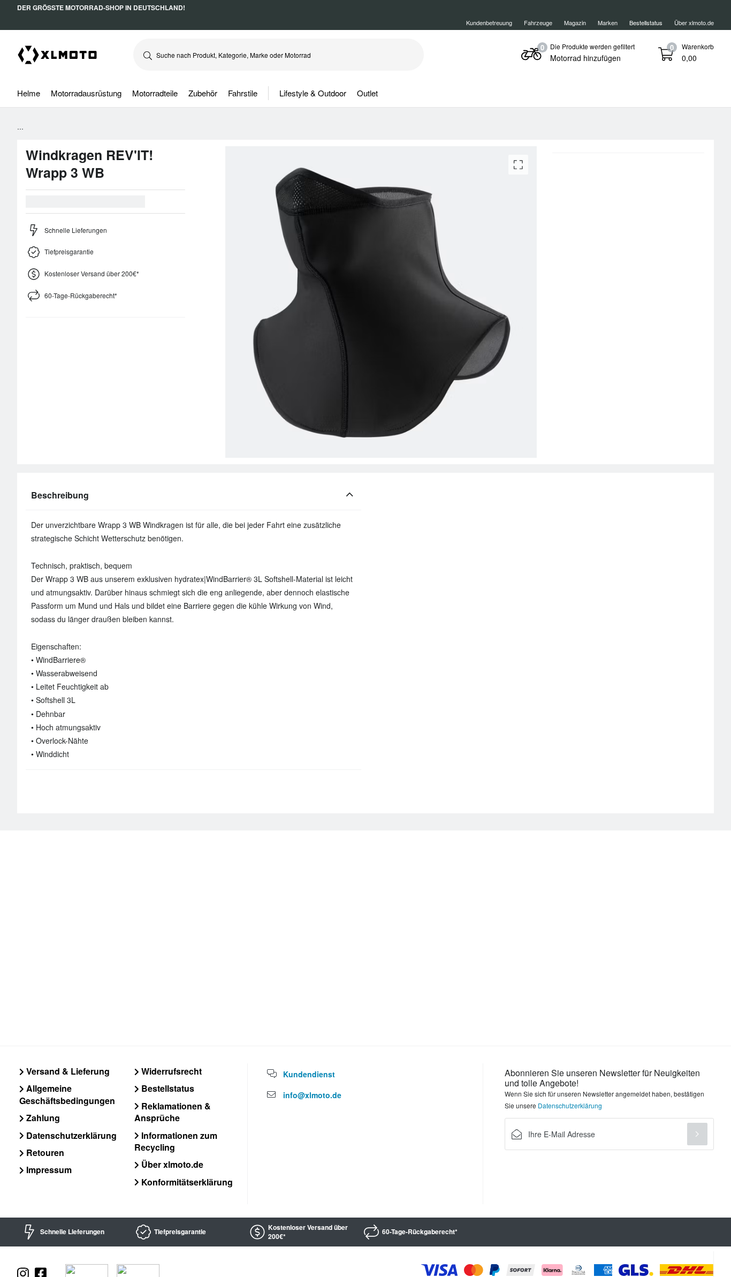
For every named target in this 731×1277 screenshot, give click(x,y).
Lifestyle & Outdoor (312, 93)
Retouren (44, 1152)
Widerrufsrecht (170, 1071)
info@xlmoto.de (312, 1095)
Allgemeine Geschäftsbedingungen (67, 1094)
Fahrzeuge (538, 22)
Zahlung (42, 1118)
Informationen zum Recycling (175, 1141)
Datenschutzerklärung (70, 1135)
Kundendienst (309, 1074)
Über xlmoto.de (694, 22)
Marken (608, 22)
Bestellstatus (166, 1088)
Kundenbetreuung (489, 22)
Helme (28, 93)
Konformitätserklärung (186, 1182)
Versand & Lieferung (67, 1071)
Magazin (575, 22)
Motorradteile (155, 93)
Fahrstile (242, 93)
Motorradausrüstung (86, 93)
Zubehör (202, 93)
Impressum (48, 1169)
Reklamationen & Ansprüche (172, 1112)
